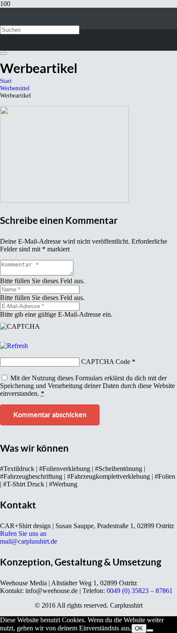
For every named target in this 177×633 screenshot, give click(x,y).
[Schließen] (3, 53)
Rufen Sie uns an (23, 533)
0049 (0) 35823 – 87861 (140, 590)
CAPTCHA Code (105, 361)
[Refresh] (14, 345)
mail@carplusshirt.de (28, 541)
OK (139, 628)
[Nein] (149, 630)
